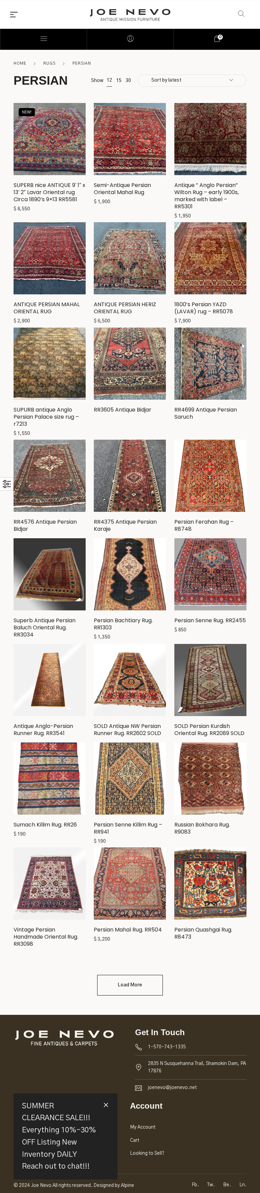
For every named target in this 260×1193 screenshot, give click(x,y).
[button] (49, 142)
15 (119, 80)
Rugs (49, 63)
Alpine (127, 1185)
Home (20, 63)
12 (109, 80)
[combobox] (192, 80)
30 (128, 80)
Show (97, 80)
